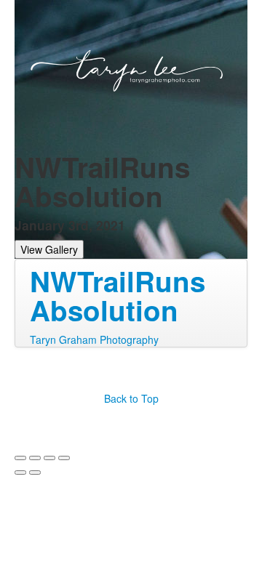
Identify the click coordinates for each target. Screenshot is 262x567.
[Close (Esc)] (20, 458)
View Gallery (49, 249)
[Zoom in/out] (64, 458)
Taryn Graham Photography (94, 339)
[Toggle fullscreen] (49, 458)
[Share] (35, 458)
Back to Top (131, 398)
